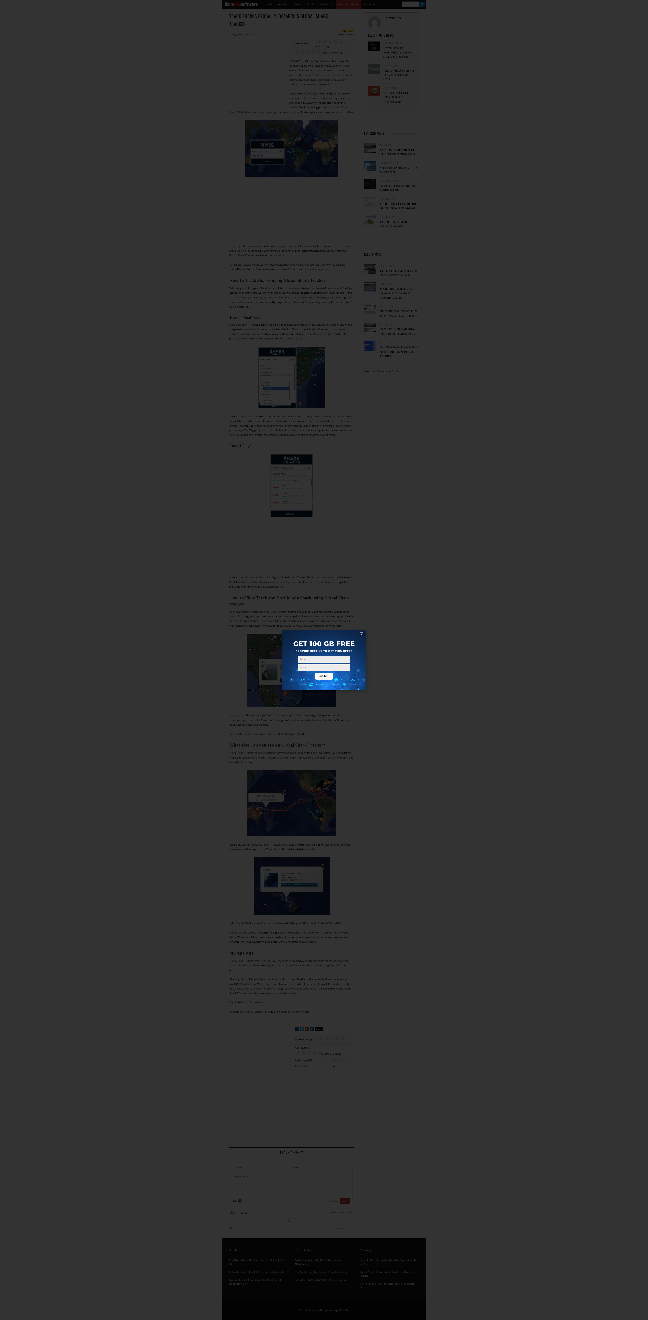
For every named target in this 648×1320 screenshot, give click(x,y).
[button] (361, 634)
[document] (324, 660)
